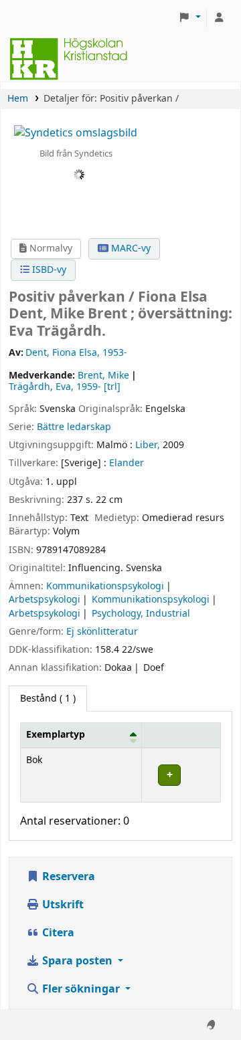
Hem (17, 99)
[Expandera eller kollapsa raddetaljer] (181, 775)
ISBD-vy (47, 270)
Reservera (67, 877)
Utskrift (61, 905)
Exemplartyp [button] (55, 735)
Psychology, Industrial (141, 614)
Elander (126, 463)
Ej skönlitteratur (102, 632)
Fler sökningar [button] (81, 989)
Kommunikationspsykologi (105, 586)
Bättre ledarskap (74, 427)
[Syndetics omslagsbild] (75, 132)
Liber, (147, 445)
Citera (56, 933)
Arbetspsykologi (44, 600)
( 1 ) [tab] (48, 699)
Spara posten (77, 961)
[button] (189, 18)
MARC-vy (129, 248)
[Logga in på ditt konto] (219, 18)
